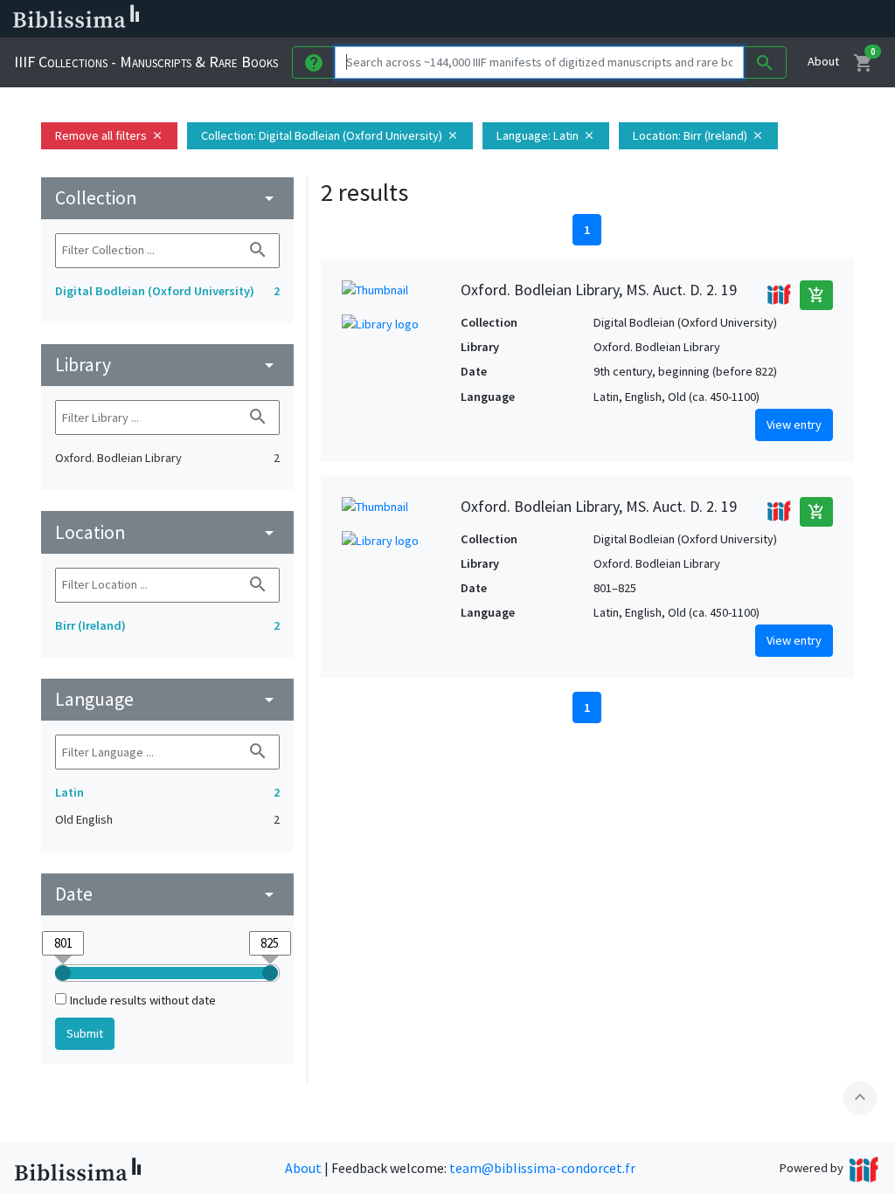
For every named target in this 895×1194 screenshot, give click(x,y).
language (167, 699)
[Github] (794, 19)
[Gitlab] (822, 19)
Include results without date (143, 1000)
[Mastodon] (738, 19)
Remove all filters (109, 135)
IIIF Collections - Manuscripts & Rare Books (146, 62)
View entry (794, 424)
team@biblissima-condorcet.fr (542, 1168)
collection (167, 198)
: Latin (545, 135)
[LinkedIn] (682, 19)
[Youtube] (766, 19)
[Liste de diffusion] (654, 19)
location (167, 532)
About (823, 61)
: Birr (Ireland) (698, 135)
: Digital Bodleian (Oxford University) (330, 135)
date (167, 894)
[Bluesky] (710, 19)
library (167, 364)
